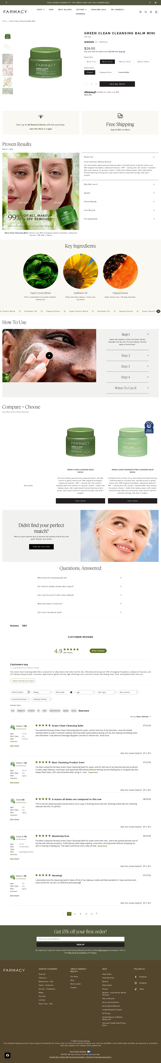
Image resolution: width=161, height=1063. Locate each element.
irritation (31, 711)
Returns (105, 981)
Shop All (42, 974)
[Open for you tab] (7, 1055)
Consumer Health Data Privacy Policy (114, 1024)
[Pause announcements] (155, 2)
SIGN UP (80, 945)
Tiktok (141, 989)
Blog (72, 980)
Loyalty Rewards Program (112, 1010)
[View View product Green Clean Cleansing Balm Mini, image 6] (7, 93)
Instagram (143, 983)
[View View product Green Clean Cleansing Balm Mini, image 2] (7, 47)
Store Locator (75, 984)
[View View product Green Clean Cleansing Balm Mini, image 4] (7, 70)
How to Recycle (108, 998)
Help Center (107, 974)
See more (14, 746)
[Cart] (156, 11)
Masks (41, 993)
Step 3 (125, 366)
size (12, 711)
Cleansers (43, 978)
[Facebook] (136, 976)
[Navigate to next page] (97, 913)
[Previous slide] (6, 2)
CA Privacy (106, 1013)
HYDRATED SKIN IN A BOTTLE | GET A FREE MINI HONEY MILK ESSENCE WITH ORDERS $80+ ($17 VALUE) (78, 2)
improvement (55, 711)
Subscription (107, 985)
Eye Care (42, 996)
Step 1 (126, 334)
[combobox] (42, 692)
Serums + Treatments (47, 989)
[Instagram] (136, 983)
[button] (117, 84)
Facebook (143, 977)
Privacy (93, 953)
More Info (88, 94)
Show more (83, 710)
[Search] (145, 11)
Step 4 (125, 377)
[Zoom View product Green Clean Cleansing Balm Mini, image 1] (45, 62)
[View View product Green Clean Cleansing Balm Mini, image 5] (7, 82)
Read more (104, 735)
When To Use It (126, 388)
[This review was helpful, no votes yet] (144, 753)
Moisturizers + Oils (46, 981)
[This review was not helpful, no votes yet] (148, 753)
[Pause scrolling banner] (158, 311)
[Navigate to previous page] (63, 913)
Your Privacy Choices (78, 1051)
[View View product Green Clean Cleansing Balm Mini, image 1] (7, 36)
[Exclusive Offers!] (140, 11)
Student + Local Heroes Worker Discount (114, 994)
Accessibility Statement (111, 1006)
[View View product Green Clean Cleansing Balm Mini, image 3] (7, 59)
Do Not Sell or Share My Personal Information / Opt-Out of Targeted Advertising (80, 1057)
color (44, 711)
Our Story (74, 976)
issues (74, 711)
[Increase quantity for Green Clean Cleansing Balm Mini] (96, 84)
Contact (73, 987)
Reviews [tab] (14, 625)
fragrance (21, 711)
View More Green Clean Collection (15, 412)
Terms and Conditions (110, 1002)
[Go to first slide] (150, 2)
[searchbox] (18, 692)
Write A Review (98, 651)
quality (65, 711)
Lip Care (42, 1000)
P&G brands (102, 950)
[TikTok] (136, 989)
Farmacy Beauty (84, 1041)
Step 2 (125, 355)
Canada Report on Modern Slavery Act (112, 1018)
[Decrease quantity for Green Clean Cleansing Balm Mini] (86, 84)
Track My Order (108, 978)
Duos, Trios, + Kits (46, 1004)
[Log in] (150, 12)
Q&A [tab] (24, 625)
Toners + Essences (46, 985)
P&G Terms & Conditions (77, 953)
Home (4, 21)
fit (38, 711)
